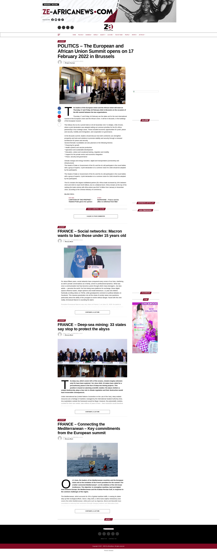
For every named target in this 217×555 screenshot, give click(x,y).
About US (104, 538)
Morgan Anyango (70, 63)
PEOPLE (127, 34)
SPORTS (134, 34)
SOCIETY (102, 34)
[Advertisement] (146, 77)
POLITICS (80, 34)
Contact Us (112, 538)
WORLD (95, 34)
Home (74, 34)
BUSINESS (88, 34)
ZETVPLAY (141, 34)
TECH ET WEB (118, 34)
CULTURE (109, 34)
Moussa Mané (69, 241)
